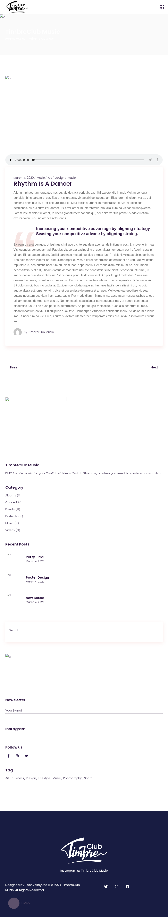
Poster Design (37, 577)
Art (50, 178)
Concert (11, 502)
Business (18, 778)
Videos (10, 530)
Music (20, 39)
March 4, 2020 (24, 178)
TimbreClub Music (41, 332)
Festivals (11, 516)
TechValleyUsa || (37, 885)
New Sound (35, 598)
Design (60, 178)
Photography (72, 778)
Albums (10, 495)
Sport (88, 778)
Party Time (35, 557)
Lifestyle (44, 778)
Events (10, 509)
